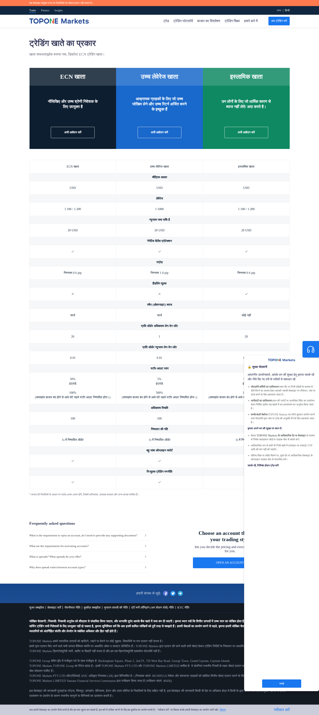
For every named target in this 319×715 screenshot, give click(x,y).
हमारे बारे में (251, 21)
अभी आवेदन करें (159, 132)
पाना (279, 10)
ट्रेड (166, 21)
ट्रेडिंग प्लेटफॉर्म (183, 21)
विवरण (223, 709)
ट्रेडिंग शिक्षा (232, 21)
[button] (89, 535)
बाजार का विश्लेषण (208, 21)
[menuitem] (287, 10)
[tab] (89, 535)
